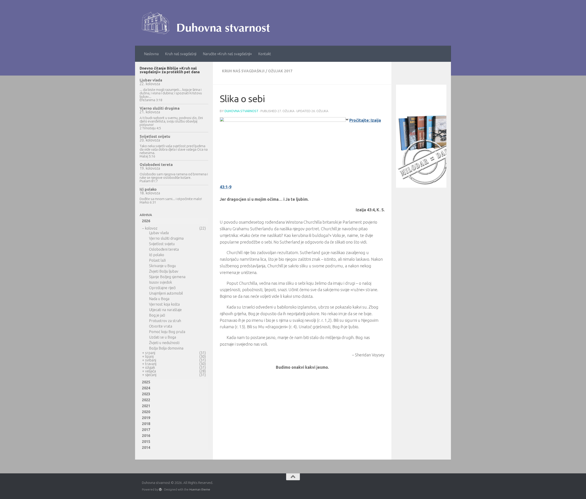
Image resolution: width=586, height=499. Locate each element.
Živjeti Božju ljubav (163, 271)
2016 (146, 436)
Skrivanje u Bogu (162, 266)
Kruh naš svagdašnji (180, 54)
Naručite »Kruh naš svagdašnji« (227, 54)
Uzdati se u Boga (162, 337)
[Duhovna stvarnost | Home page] (208, 23)
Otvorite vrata (160, 326)
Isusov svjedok (160, 282)
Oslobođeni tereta (156, 165)
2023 (146, 394)
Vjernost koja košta (164, 304)
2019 (146, 418)
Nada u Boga (159, 299)
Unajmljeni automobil (166, 293)
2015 (146, 441)
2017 (146, 430)
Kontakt (264, 54)
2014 (146, 447)
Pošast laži (157, 260)
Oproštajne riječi (162, 288)
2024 (146, 388)
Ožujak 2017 (280, 71)
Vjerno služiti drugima (159, 108)
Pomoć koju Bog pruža (167, 332)
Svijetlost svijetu (155, 136)
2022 (146, 400)
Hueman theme (199, 489)
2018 (146, 424)
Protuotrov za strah (165, 321)
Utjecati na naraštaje (165, 310)
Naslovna (151, 54)
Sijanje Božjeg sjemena (167, 277)
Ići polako (148, 189)
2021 (146, 406)
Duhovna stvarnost (241, 111)
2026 (146, 221)
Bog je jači (157, 315)
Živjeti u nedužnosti (164, 343)
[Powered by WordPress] (160, 489)
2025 (146, 382)
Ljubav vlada (151, 80)
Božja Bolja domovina (166, 348)
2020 (146, 412)
